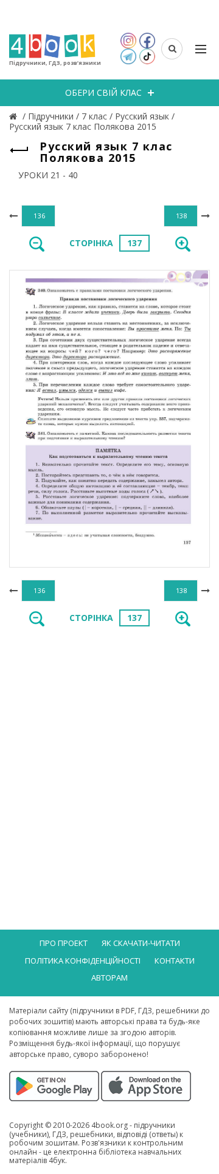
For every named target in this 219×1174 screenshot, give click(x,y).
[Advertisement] (109, 755)
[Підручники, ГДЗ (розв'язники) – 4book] (14, 116)
